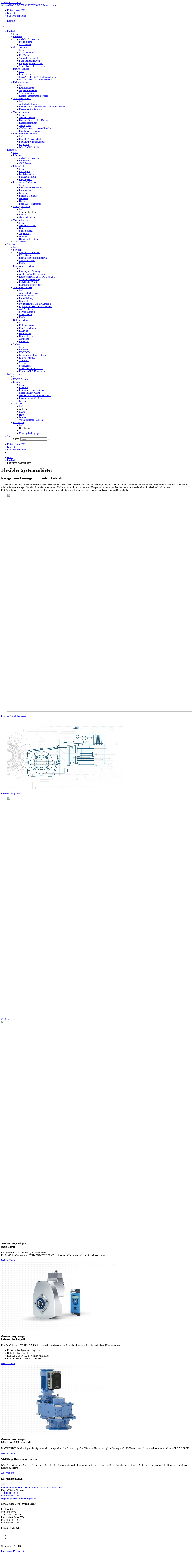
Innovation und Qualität (30, 398)
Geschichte (24, 401)
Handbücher (25, 333)
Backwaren (24, 201)
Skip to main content (11, 2)
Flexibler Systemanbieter (25, 133)
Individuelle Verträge (29, 282)
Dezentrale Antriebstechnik (32, 109)
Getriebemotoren (21, 47)
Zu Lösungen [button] (7, 1473)
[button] (10, 436)
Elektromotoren (20, 82)
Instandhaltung (26, 298)
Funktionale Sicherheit (29, 131)
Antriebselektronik (22, 98)
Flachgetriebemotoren (29, 60)
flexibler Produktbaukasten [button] (14, 716)
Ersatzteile (24, 301)
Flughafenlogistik (27, 177)
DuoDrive (24, 55)
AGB (21, 430)
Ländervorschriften (28, 123)
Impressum (6, 1551)
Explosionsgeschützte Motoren (33, 96)
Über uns (17, 382)
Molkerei (23, 198)
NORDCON (25, 352)
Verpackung (25, 233)
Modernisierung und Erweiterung (35, 303)
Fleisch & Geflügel (28, 195)
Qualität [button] (5, 1019)
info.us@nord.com (10, 1495)
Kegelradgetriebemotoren (31, 63)
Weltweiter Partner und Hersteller (35, 395)
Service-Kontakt (27, 260)
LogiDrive (24, 144)
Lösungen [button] (12, 150)
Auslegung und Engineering (32, 274)
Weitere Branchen (21, 220)
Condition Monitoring (29, 279)
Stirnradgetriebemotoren (30, 58)
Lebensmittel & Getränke (25, 182)
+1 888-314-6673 (9, 1493)
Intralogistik (18, 166)
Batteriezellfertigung (28, 239)
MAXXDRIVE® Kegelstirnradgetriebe (38, 77)
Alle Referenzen (21, 241)
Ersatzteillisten (26, 336)
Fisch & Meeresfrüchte (30, 204)
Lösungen (18, 155)
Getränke (23, 193)
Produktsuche (25, 42)
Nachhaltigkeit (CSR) (29, 393)
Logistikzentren (26, 174)
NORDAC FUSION (29, 147)
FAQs (22, 263)
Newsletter (24, 417)
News (22, 411)
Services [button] (11, 244)
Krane (22, 228)
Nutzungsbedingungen (30, 433)
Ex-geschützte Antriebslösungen (34, 120)
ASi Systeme (25, 125)
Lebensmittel (25, 190)
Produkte (17, 36)
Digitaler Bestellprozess (30, 285)
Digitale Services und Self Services (35, 306)
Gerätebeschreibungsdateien (32, 355)
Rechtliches (18, 422)
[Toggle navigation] (2, 26)
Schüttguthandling (21, 206)
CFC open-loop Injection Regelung (36, 128)
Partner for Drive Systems (31, 390)
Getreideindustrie (27, 217)
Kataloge (23, 330)
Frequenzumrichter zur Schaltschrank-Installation (42, 106)
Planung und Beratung (23, 266)
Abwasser (24, 236)
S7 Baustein (25, 366)
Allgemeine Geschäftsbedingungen (18, 1498)
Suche (16, 439)
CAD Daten (25, 44)
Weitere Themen (21, 112)
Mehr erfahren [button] (8, 1260)
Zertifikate (24, 339)
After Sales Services (22, 287)
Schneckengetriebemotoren (32, 66)
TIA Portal (24, 360)
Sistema (23, 363)
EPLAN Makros (27, 357)
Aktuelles (17, 403)
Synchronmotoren (27, 93)
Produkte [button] (11, 31)
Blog (21, 414)
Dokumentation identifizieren (33, 258)
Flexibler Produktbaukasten (32, 141)
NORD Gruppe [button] (14, 374)
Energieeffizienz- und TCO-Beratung (37, 276)
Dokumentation (20, 320)
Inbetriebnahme (26, 295)
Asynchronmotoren (28, 90)
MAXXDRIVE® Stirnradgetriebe (35, 79)
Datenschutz (19, 1551)
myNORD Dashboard (29, 39)
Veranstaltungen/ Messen (31, 420)
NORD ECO (25, 314)
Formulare (24, 341)
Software (17, 344)
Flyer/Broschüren (27, 328)
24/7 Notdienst (26, 309)
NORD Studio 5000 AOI (31, 368)
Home (10, 457)
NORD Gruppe (20, 379)
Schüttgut (23, 214)
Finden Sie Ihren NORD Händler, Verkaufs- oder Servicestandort (32, 1487)
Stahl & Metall (26, 231)
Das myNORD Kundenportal (33, 371)
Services (17, 249)
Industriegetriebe (21, 69)
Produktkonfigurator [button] (10, 793)
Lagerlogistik (25, 179)
